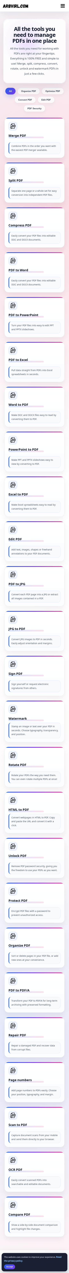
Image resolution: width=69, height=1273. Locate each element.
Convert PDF (25, 99)
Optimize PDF (52, 91)
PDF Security (34, 108)
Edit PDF (46, 99)
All (10, 91)
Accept (9, 1267)
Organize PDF (28, 91)
